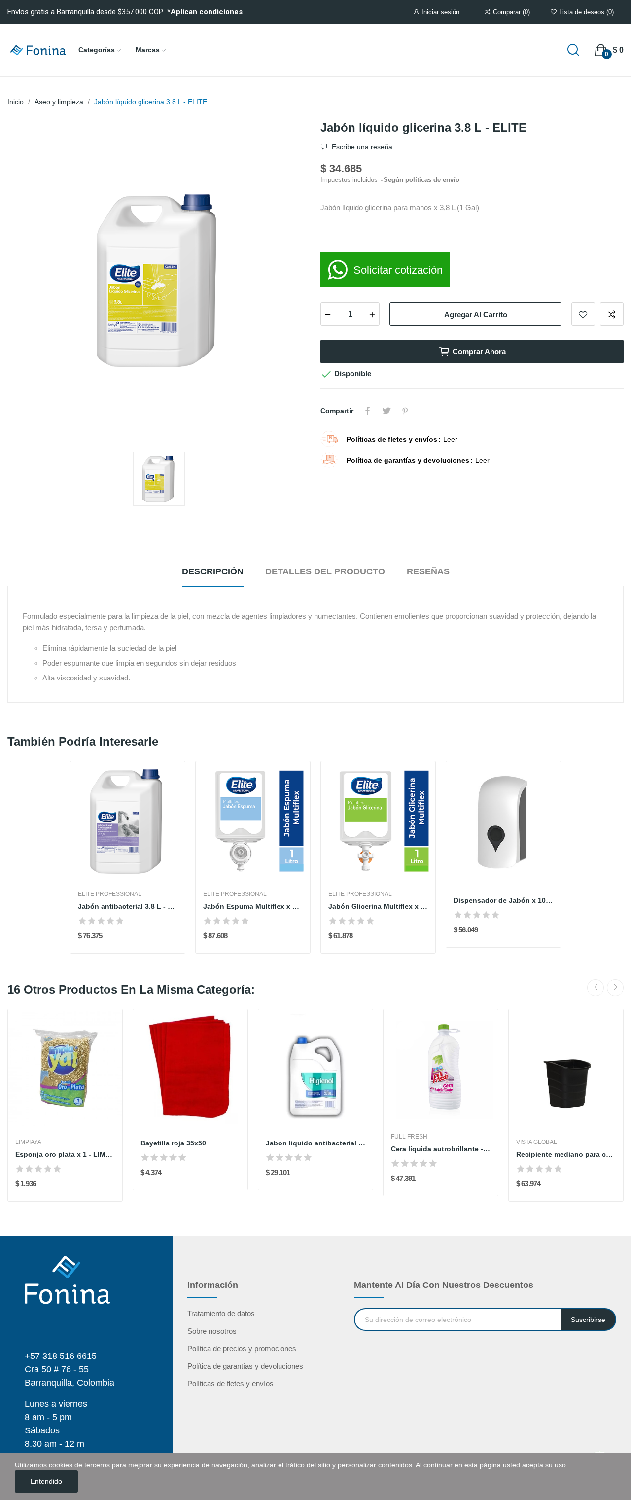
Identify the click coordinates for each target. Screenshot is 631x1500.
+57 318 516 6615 (61, 1356)
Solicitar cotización (398, 270)
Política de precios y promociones (241, 1348)
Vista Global (536, 1142)
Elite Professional (109, 894)
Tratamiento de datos (221, 1313)
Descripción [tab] (213, 571)
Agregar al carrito (475, 314)
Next (615, 987)
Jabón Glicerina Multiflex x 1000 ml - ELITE (378, 906)
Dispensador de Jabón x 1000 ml (503, 900)
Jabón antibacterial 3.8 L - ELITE (127, 906)
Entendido (46, 1481)
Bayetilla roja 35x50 (173, 1143)
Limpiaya (28, 1142)
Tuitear (386, 410)
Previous (595, 987)
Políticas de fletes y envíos (230, 1383)
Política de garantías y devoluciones (245, 1366)
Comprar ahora (479, 351)
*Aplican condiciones (205, 11)
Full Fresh (409, 1137)
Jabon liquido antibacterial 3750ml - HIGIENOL (315, 1143)
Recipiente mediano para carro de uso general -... (566, 1154)
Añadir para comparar (612, 314)
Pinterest (405, 410)
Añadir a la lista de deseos (583, 314)
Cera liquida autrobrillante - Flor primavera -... (441, 1149)
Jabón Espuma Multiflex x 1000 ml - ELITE (253, 906)
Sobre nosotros (212, 1331)
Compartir (367, 410)
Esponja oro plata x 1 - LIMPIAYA (65, 1154)
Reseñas (428, 571)
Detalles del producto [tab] (325, 571)
